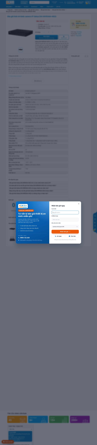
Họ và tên (54, 209)
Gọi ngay (59, 236)
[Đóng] (78, 203)
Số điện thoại (55, 216)
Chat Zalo (73, 236)
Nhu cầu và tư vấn (56, 223)
